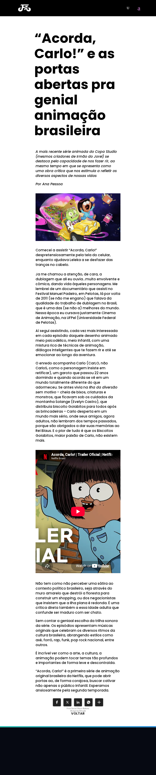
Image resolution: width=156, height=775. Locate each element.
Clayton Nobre (53, 142)
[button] (57, 702)
